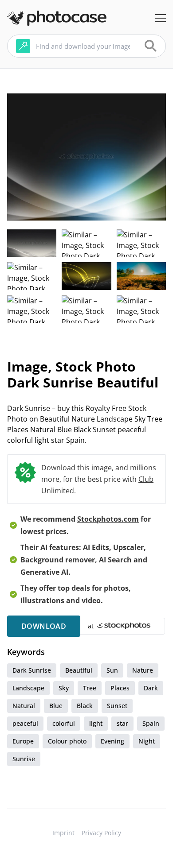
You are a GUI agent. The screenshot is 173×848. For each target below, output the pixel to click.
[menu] (160, 18)
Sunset (117, 705)
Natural (23, 705)
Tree (89, 688)
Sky (64, 688)
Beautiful (78, 670)
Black (85, 705)
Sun (112, 670)
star (122, 723)
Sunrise (23, 759)
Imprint (63, 833)
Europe (23, 741)
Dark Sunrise (31, 670)
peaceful (25, 723)
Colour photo (67, 741)
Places (120, 688)
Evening (112, 741)
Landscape (28, 688)
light (95, 723)
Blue (56, 705)
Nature (142, 670)
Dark (151, 688)
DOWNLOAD (43, 626)
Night (146, 741)
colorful (63, 723)
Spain (150, 723)
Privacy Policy (101, 833)
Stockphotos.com (108, 519)
